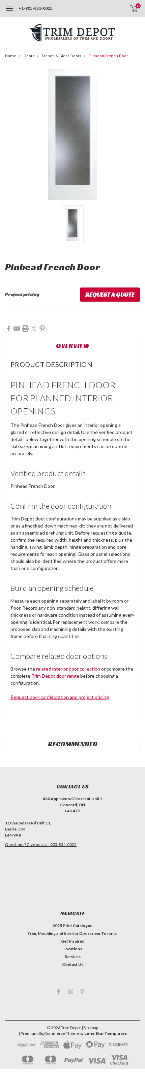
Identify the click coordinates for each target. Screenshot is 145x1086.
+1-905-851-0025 (35, 8)
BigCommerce (51, 1033)
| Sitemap (90, 1027)
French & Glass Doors (61, 56)
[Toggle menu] (9, 11)
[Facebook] (8, 328)
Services (73, 956)
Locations (72, 948)
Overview (72, 345)
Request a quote (110, 294)
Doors (29, 56)
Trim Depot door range (55, 676)
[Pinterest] (42, 328)
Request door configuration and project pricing (59, 697)
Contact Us (72, 964)
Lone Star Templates (105, 1033)
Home (10, 56)
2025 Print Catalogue (72, 925)
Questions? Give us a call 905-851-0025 (41, 844)
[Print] (25, 328)
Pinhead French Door (108, 56)
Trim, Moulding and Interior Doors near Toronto (72, 933)
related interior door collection (68, 669)
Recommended (72, 744)
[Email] (16, 328)
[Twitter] (33, 328)
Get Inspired (72, 941)
